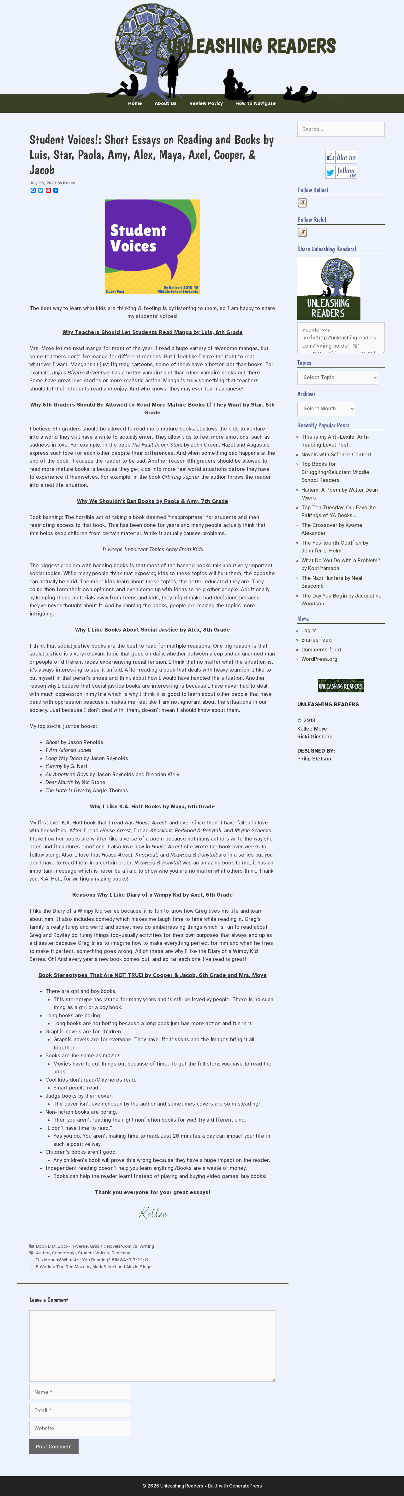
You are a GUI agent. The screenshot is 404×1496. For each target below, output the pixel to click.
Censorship (64, 1253)
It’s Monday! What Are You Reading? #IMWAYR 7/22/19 (92, 1259)
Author (43, 1253)
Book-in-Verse (73, 1246)
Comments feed (321, 649)
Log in (309, 630)
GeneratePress (245, 1486)
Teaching (120, 1253)
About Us (166, 103)
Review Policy (206, 103)
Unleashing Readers (251, 46)
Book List (46, 1246)
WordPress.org (319, 659)
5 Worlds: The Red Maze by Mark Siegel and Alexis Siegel (94, 1266)
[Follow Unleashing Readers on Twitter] (341, 177)
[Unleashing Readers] (328, 318)
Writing (147, 1246)
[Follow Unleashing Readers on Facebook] (341, 162)
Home (135, 103)
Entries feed (316, 640)
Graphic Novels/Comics (113, 1246)
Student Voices (93, 1253)
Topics (304, 363)
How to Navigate (255, 103)
